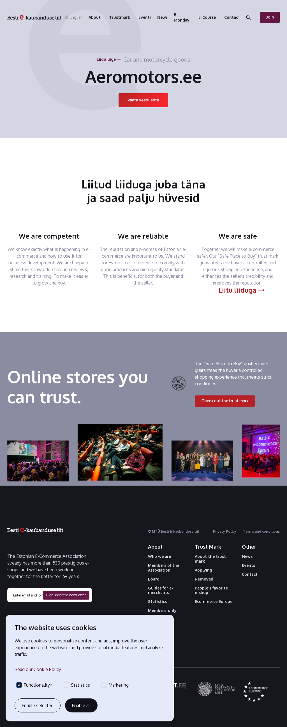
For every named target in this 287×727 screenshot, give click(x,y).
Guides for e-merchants (160, 590)
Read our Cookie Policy (38, 669)
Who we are (159, 556)
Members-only (162, 610)
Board (153, 579)
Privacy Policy (224, 531)
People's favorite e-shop (211, 590)
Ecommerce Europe (213, 601)
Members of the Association (163, 567)
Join (270, 17)
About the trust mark (210, 558)
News (247, 556)
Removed (204, 579)
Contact (250, 574)
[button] (72, 17)
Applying (203, 570)
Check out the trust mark (225, 400)
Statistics (157, 601)
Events (248, 565)
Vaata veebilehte (143, 99)
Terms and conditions (261, 531)
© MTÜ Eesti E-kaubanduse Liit (173, 531)
